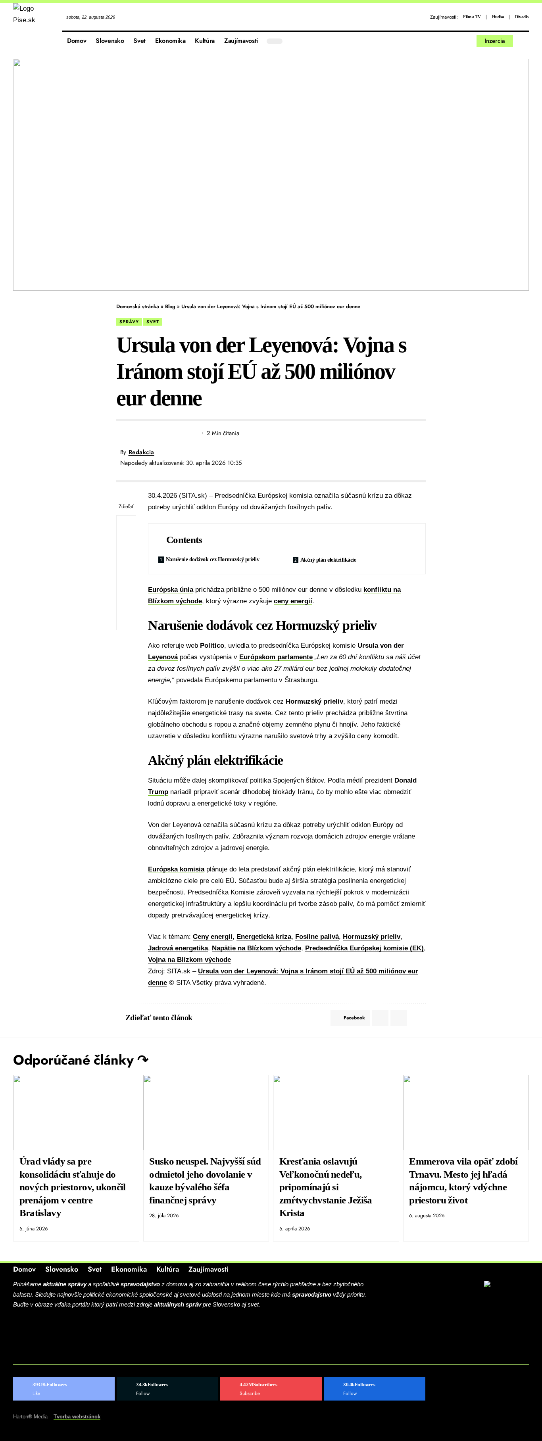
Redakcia (141, 452)
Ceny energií (213, 936)
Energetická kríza (263, 936)
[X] (449, 41)
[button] (523, 41)
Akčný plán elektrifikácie (328, 560)
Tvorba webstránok (77, 1417)
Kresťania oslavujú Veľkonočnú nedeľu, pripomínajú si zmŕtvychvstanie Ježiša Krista (325, 1187)
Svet (152, 322)
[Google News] (374, 1389)
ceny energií (293, 601)
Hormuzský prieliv (314, 701)
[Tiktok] (468, 41)
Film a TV (472, 16)
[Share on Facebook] (121, 433)
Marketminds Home (63, 1343)
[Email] (150, 433)
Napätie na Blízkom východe (256, 948)
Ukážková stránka (62, 1356)
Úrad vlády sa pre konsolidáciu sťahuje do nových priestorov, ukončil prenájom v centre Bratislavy (72, 1187)
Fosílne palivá (317, 936)
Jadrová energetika (178, 948)
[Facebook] (440, 41)
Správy (129, 322)
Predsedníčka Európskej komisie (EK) (364, 948)
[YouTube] (458, 41)
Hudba (498, 16)
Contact (41, 1331)
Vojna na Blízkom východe (189, 959)
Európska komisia (176, 869)
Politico (212, 645)
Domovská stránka (137, 306)
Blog (170, 306)
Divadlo (522, 16)
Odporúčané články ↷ (80, 1060)
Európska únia (170, 589)
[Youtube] (271, 1389)
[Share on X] (136, 433)
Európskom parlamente (276, 657)
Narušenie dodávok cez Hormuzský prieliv (212, 559)
